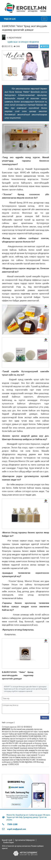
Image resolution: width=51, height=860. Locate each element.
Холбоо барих (8, 842)
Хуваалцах (34, 46)
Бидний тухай (7, 840)
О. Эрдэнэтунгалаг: (14, 37)
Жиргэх (45, 46)
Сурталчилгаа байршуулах (25, 840)
